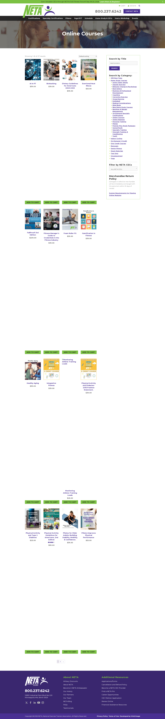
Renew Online (107, 701)
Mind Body (117, 105)
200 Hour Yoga (116, 78)
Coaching (116, 95)
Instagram (42, 702)
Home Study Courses (119, 80)
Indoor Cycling (116, 138)
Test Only (114, 153)
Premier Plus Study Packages (124, 126)
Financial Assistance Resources (114, 705)
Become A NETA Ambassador (75, 688)
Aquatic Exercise (119, 85)
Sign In (133, 6)
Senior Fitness (116, 148)
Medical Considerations (122, 103)
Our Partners (68, 695)
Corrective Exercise (120, 97)
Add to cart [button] (33, 202)
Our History (67, 691)
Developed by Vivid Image (130, 716)
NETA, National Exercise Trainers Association (39, 11)
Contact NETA (132, 11)
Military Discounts (70, 681)
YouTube (38, 702)
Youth (115, 136)
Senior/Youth (117, 128)
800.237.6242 (108, 11)
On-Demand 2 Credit (119, 141)
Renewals (114, 146)
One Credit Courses (118, 143)
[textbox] (123, 169)
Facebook (30, 702)
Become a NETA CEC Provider (114, 688)
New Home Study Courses (123, 107)
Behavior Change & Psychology (125, 87)
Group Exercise (118, 99)
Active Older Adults (120, 82)
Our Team (67, 698)
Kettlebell (116, 101)
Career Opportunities (110, 695)
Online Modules (119, 120)
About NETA (68, 685)
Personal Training (119, 122)
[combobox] (123, 168)
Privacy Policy (102, 716)
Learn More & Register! (110, 2)
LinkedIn (34, 702)
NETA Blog (67, 701)
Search (114, 68)
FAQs (65, 705)
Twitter (26, 702)
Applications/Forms (109, 681)
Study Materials (117, 151)
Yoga (113, 158)
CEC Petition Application (112, 698)
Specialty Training (120, 130)
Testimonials (68, 708)
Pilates (115, 124)
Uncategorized (116, 156)
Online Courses (118, 117)
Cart (123, 6)
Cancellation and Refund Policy (114, 685)
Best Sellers (117, 89)
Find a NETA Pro (108, 691)
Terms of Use (114, 716)
